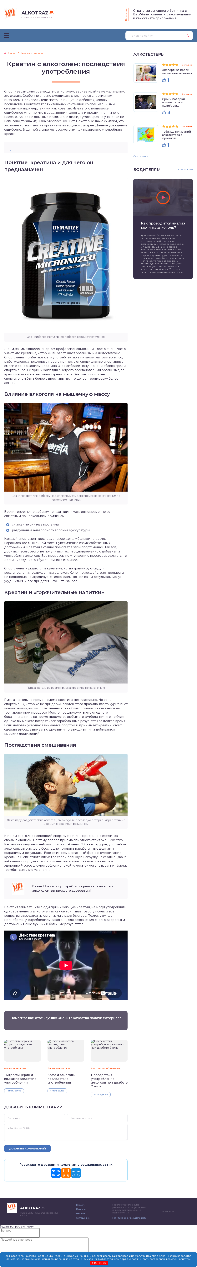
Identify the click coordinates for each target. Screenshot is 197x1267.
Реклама (80, 1213)
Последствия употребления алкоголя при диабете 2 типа (109, 1080)
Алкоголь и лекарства (15, 1068)
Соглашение (82, 1218)
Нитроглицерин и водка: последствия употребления (20, 1078)
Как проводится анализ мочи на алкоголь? (163, 225)
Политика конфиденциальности (129, 1218)
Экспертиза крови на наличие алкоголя (177, 71)
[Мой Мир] (76, 1173)
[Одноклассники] (66, 1173)
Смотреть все (140, 156)
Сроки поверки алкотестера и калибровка (173, 102)
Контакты (81, 1209)
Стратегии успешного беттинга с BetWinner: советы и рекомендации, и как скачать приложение (162, 14)
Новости (80, 1205)
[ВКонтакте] (56, 1173)
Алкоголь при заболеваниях (105, 1068)
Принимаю (99, 1262)
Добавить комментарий (27, 1148)
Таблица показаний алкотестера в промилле (176, 135)
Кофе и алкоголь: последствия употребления (61, 1078)
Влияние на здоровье (59, 1068)
